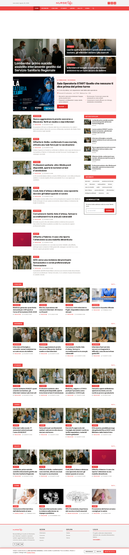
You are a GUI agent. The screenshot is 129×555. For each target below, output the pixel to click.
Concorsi (54, 8)
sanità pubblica (101, 184)
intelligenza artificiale (90, 193)
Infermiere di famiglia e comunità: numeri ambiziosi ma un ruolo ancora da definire (24, 349)
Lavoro (72, 8)
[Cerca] (93, 8)
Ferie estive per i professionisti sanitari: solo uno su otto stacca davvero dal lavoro (51, 430)
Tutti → (113, 284)
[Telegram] (115, 3)
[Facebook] (109, 3)
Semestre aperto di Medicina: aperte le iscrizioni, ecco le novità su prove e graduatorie (103, 391)
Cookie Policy (31, 552)
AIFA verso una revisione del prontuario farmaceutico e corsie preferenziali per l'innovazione (52, 263)
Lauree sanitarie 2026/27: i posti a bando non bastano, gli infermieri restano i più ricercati (25, 391)
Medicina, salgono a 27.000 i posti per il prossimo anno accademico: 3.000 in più (76, 391)
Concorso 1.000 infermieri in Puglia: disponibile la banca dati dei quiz (77, 310)
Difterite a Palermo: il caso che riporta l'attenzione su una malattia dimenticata (103, 472)
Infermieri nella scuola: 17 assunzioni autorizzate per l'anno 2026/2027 (22, 430)
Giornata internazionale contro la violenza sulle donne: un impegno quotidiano (50, 511)
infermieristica (110, 190)
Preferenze (89, 551)
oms (107, 193)
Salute (79, 8)
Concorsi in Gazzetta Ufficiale (103, 308)
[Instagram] (112, 3)
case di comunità (89, 187)
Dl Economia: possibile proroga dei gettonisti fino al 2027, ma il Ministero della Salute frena (103, 430)
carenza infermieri (99, 190)
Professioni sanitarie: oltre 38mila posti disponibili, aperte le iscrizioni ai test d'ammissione (52, 168)
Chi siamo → (97, 539)
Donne (87, 8)
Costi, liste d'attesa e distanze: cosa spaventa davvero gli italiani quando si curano (77, 472)
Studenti (64, 8)
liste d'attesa (88, 190)
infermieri (87, 181)
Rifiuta (99, 551)
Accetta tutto (110, 551)
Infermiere (44, 8)
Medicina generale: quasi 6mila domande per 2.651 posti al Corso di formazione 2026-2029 (25, 310)
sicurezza (101, 193)
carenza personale (107, 187)
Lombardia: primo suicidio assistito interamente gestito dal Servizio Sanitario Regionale (25, 472)
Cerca (68, 538)
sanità (98, 187)
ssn (86, 184)
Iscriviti (62, 106)
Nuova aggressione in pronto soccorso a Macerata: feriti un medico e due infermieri (50, 349)
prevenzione (96, 181)
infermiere (92, 184)
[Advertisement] (64, 23)
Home (36, 8)
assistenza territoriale (107, 181)
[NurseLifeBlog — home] (64, 3)
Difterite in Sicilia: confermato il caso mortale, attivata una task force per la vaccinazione (50, 472)
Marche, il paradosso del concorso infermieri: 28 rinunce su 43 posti (51, 310)
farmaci (110, 184)
